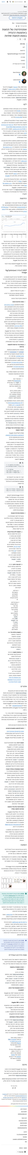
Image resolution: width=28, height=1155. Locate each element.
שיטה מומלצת (20, 356)
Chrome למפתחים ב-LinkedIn (20, 1139)
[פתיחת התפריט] (25, 2)
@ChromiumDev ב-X (22, 1134)
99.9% (18, 111)
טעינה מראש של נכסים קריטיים (15, 731)
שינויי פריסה (17, 546)
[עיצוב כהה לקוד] (20, 463)
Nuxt (20, 181)
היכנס (3, 1)
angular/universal (17, 705)
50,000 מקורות (21, 207)
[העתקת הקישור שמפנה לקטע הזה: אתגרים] (19, 686)
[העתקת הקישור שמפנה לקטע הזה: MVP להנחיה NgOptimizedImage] (20, 273)
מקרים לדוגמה (23, 1123)
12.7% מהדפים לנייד (16, 362)
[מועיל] (19, 26)
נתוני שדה (10, 944)
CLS (15, 551)
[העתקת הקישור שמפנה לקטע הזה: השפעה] (19, 845)
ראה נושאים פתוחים (22, 1114)
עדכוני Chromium (23, 1120)
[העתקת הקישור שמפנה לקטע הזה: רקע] (21, 104)
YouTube (25, 1136)
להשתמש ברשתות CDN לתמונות (15, 435)
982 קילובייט (18, 117)
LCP (25, 133)
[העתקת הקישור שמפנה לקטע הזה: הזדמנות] (18, 199)
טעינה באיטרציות (9, 305)
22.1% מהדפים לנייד (18, 366)
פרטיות (21, 1148)
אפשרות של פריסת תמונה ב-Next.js (14, 1041)
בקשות (15, 173)
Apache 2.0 (24, 1097)
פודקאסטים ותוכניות (22, 1128)
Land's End (9, 914)
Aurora (15, 87)
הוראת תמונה (12, 89)
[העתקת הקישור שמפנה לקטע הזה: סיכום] (20, 1065)
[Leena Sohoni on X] (19, 82)
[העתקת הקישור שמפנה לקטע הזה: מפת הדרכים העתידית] (7, 955)
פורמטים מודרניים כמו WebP (13, 824)
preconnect (13, 352)
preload (21, 352)
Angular (7, 176)
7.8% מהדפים (18, 326)
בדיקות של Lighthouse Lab (19, 922)
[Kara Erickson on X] (19, 75)
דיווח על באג (24, 1111)
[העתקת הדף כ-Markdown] (20, 39)
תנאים (25, 1148)
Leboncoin (24, 161)
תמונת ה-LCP (16, 405)
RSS (26, 1141)
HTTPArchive (4, 207)
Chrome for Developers (21, 23)
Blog (25, 6)
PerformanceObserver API (15, 403)
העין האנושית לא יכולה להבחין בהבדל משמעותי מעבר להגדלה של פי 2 (14, 680)
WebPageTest (12, 895)
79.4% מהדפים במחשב (19, 129)
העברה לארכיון (23, 1125)
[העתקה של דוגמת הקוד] (22, 463)
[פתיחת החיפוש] (10, 2)
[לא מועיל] (16, 26)
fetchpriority (17, 381)
